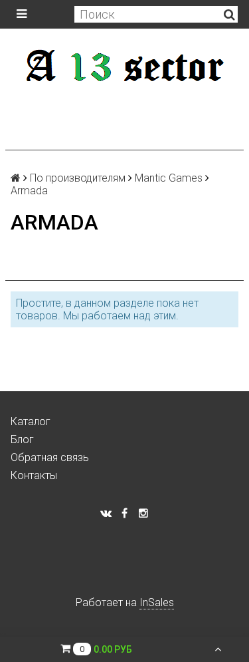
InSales (156, 602)
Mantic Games (169, 178)
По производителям (77, 178)
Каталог (30, 421)
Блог (22, 439)
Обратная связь (50, 457)
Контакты (34, 475)
